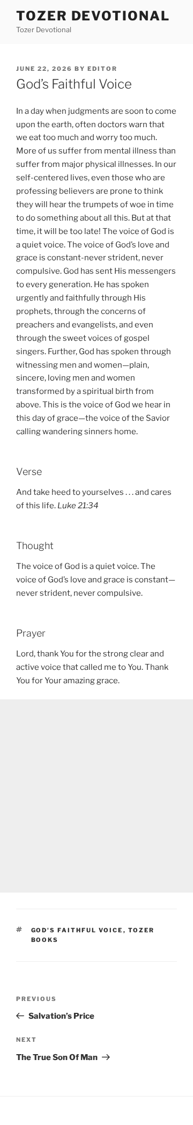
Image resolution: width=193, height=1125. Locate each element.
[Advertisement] (96, 796)
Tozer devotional (93, 16)
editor (102, 68)
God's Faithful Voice (77, 930)
